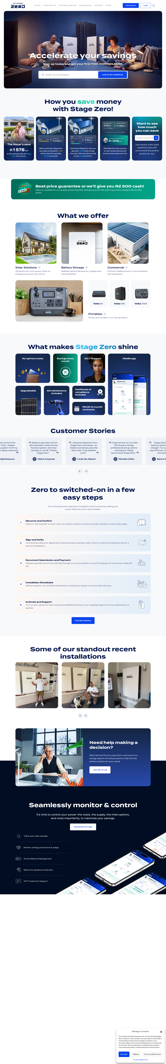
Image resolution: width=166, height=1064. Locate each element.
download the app (83, 827)
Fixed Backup (50, 5)
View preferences (152, 1054)
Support (98, 5)
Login (145, 5)
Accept (124, 1054)
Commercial (85, 5)
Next (87, 471)
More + (109, 5)
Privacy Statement (140, 1060)
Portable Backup (68, 5)
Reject (136, 1054)
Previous (79, 471)
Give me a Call (100, 770)
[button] (161, 1031)
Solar (37, 5)
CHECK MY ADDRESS (112, 75)
